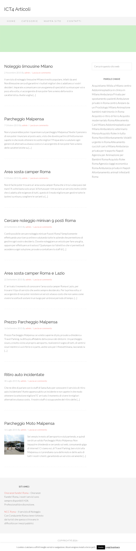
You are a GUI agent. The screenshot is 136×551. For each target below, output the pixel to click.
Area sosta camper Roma (27, 171)
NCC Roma (10, 511)
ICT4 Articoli (17, 9)
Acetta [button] (100, 547)
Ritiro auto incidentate (24, 374)
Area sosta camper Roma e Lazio (34, 273)
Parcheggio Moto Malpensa (29, 423)
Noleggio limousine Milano (28, 66)
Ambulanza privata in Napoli (114, 168)
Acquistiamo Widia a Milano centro (111, 85)
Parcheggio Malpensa (24, 119)
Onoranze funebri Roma (16, 492)
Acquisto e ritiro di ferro (105, 116)
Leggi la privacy (112, 547)
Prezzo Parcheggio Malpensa (30, 322)
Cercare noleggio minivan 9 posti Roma (40, 220)
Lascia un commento (41, 72)
